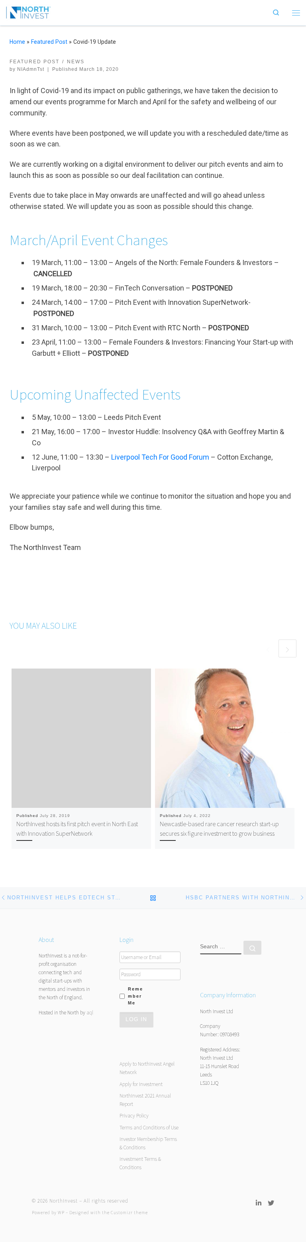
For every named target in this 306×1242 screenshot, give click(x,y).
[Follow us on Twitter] (271, 1203)
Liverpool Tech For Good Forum (160, 457)
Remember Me (135, 996)
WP (61, 1212)
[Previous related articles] (268, 648)
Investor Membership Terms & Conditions (148, 1143)
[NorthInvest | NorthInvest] (28, 11)
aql (89, 1012)
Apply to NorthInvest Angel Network (147, 1068)
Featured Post (49, 42)
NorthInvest (63, 1200)
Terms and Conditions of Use (149, 1127)
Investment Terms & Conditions (140, 1163)
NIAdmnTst (30, 69)
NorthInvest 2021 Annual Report (145, 1099)
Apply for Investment (141, 1084)
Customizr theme (129, 1212)
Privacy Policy (134, 1115)
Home (17, 42)
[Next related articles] (287, 648)
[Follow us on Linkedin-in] (258, 1203)
